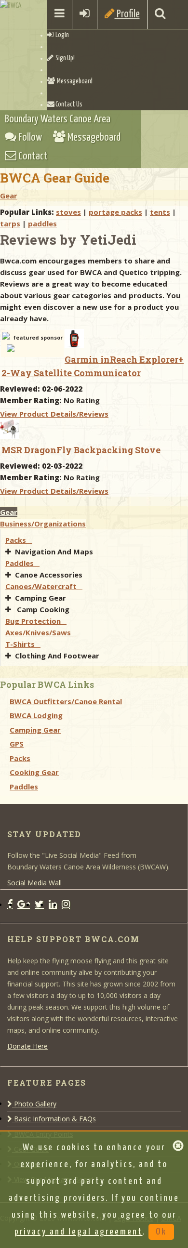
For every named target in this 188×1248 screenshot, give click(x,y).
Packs (18, 540)
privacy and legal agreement (78, 1231)
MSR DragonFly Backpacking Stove (81, 450)
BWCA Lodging (36, 715)
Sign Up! (64, 58)
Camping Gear (41, 598)
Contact (32, 156)
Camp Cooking (43, 609)
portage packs (115, 212)
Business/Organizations (43, 523)
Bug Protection (36, 621)
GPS (17, 744)
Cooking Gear (34, 772)
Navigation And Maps (55, 551)
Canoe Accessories (49, 574)
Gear (8, 195)
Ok (161, 1231)
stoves (68, 212)
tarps (10, 223)
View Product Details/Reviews (54, 414)
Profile (127, 14)
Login (61, 35)
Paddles (22, 563)
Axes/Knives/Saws (41, 632)
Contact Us (68, 104)
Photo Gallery (34, 1103)
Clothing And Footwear (58, 655)
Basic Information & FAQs (54, 1118)
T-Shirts (22, 644)
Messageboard (74, 81)
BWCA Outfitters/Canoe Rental (66, 701)
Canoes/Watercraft (43, 586)
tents (160, 212)
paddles (42, 223)
